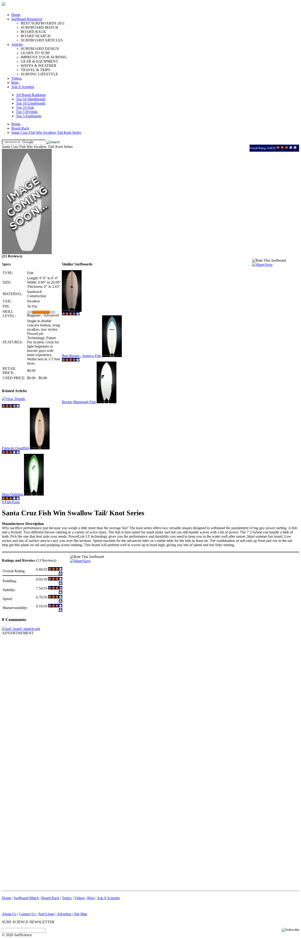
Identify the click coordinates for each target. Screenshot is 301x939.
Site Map (80, 914)
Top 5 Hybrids (27, 112)
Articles (17, 44)
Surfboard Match (26, 898)
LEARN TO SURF (35, 53)
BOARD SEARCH (36, 36)
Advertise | (65, 914)
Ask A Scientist (22, 87)
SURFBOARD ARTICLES (42, 40)
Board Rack (20, 128)
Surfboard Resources (26, 19)
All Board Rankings (31, 95)
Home (15, 15)
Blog (15, 83)
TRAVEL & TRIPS (35, 70)
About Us (9, 914)
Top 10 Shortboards (30, 99)
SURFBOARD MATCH (39, 27)
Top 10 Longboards (30, 103)
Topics (67, 898)
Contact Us (27, 914)
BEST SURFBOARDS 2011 (43, 23)
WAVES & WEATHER (38, 66)
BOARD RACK (33, 32)
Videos (16, 78)
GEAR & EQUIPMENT (39, 61)
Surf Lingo (46, 914)
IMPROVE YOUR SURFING (44, 57)
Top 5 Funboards (28, 116)
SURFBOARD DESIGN (40, 49)
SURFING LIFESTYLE (39, 74)
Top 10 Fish (25, 108)
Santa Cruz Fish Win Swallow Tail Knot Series (46, 132)
